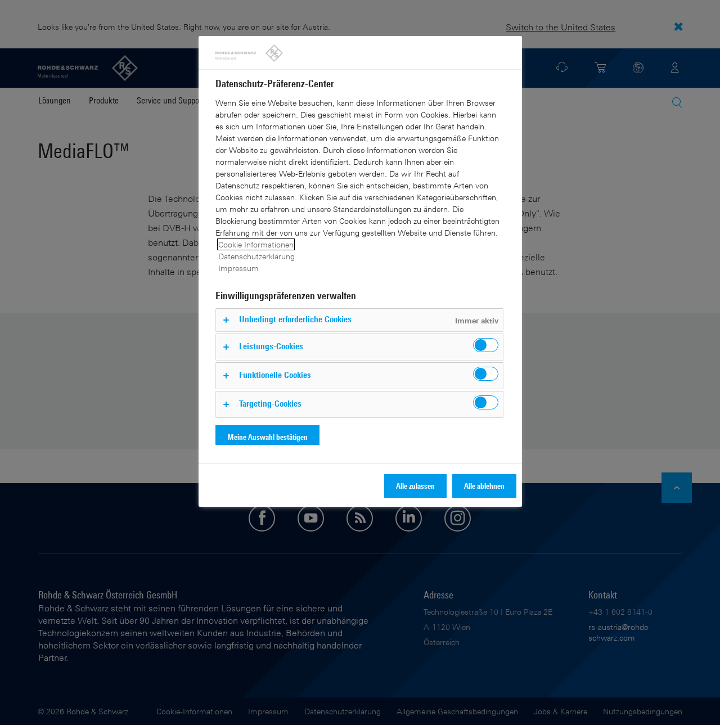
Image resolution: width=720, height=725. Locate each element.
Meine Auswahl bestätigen (267, 437)
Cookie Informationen (256, 244)
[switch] (485, 345)
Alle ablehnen (484, 485)
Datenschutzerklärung (256, 256)
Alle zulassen (415, 485)
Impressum (238, 268)
